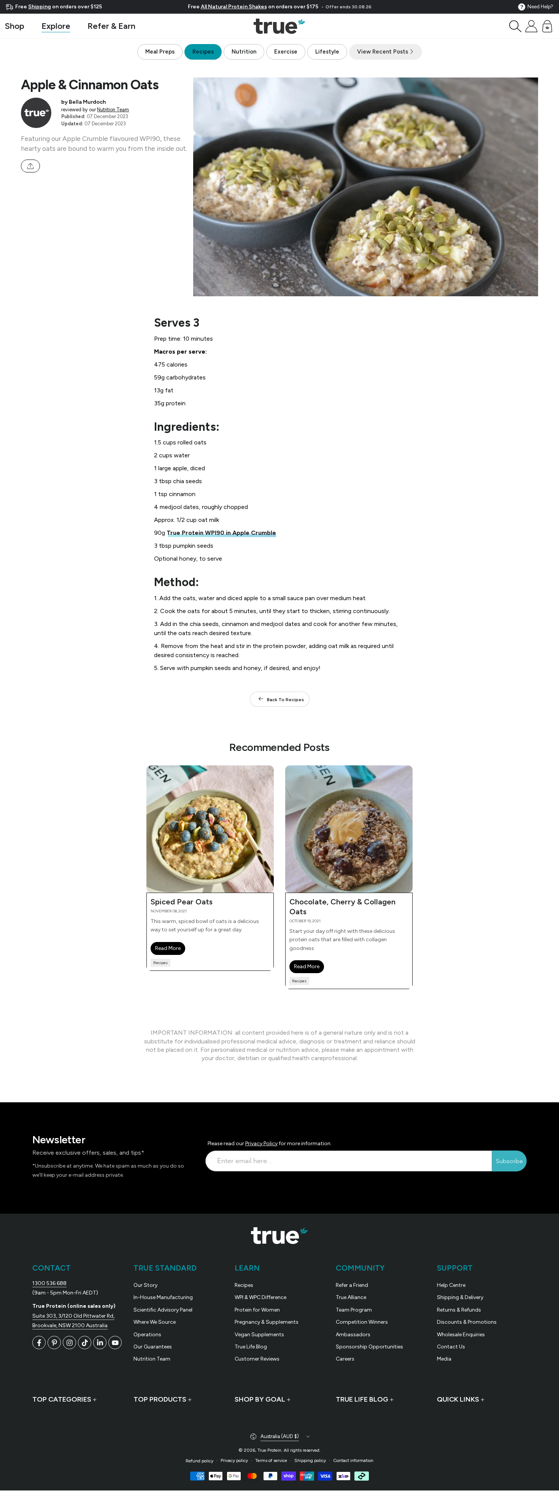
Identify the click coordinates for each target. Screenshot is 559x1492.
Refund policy (199, 1461)
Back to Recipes (285, 699)
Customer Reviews (257, 1359)
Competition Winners (362, 1322)
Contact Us (451, 1346)
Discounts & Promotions (467, 1322)
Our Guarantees (152, 1346)
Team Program (354, 1310)
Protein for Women (257, 1310)
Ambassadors (353, 1334)
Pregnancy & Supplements (267, 1322)
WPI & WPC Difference (260, 1297)
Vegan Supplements (259, 1334)
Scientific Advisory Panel (162, 1310)
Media (444, 1359)
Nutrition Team (113, 109)
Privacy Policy (261, 1143)
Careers (345, 1359)
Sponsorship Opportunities (369, 1346)
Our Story (145, 1285)
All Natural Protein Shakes (234, 6)
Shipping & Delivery (460, 1297)
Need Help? (540, 6)
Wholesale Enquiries (461, 1334)
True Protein (269, 1450)
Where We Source (154, 1322)
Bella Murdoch (87, 101)
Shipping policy (310, 1460)
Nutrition (244, 51)
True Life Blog (251, 1346)
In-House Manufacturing (163, 1297)
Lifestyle (327, 51)
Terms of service (271, 1460)
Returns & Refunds (459, 1310)
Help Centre (451, 1285)
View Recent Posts (383, 51)
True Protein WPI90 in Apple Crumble (221, 532)
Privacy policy (234, 1460)
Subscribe (509, 1161)
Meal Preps (160, 51)
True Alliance (351, 1297)
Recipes (203, 51)
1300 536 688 (49, 1283)
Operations (147, 1334)
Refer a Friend (352, 1285)
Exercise (285, 51)
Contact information (353, 1460)
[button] (515, 26)
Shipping (39, 6)
